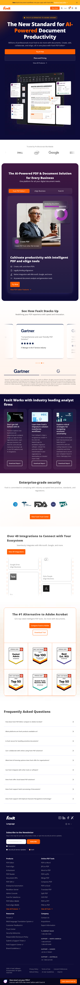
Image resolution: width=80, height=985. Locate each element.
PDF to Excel (45, 886)
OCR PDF (44, 897)
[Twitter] (72, 817)
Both (32, 850)
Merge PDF (45, 878)
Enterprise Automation (14, 886)
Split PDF (44, 893)
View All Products (39, 63)
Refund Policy (33, 972)
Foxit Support (14, 944)
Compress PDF (46, 882)
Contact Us (45, 918)
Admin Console (11, 893)
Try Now (15, 284)
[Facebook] (68, 817)
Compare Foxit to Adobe (40, 626)
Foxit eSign (10, 866)
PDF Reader (10, 874)
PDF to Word (46, 863)
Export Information (48, 925)
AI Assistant (10, 870)
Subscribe (33, 842)
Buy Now (55, 8)
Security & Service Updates (17, 850)
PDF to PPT (45, 901)
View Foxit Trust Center (40, 517)
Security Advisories (13, 933)
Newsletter (12, 846)
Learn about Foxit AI (68, 981)
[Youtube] (59, 817)
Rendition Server (12, 889)
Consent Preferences (60, 969)
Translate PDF (46, 889)
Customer (13, 925)
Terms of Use (46, 969)
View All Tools (46, 909)
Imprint (59, 972)
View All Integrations (16, 552)
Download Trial (40, 632)
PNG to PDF (45, 905)
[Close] (77, 2)
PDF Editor (10, 863)
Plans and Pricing (40, 58)
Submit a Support (15, 941)
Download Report (15, 463)
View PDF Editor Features (19, 290)
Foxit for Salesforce (13, 897)
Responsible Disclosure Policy (17, 937)
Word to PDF (46, 870)
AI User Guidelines (48, 972)
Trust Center (11, 929)
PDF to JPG (45, 874)
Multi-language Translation (19, 921)
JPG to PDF (45, 866)
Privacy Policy (33, 969)
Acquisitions (45, 921)
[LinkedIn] (64, 817)
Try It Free (40, 52)
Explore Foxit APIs (60, 2)
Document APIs (12, 878)
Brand (12, 948)
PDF (9, 882)
